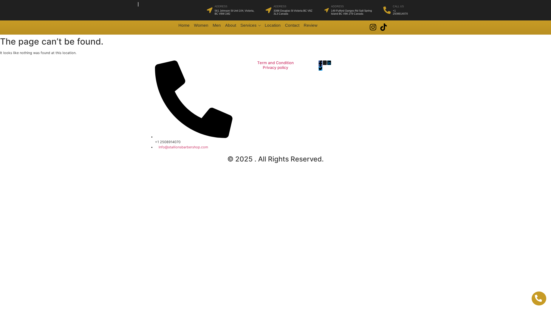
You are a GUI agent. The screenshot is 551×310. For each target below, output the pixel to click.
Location (273, 25)
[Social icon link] (373, 27)
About (230, 25)
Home (184, 25)
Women (201, 25)
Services (248, 25)
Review (310, 25)
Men (217, 25)
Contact (292, 25)
